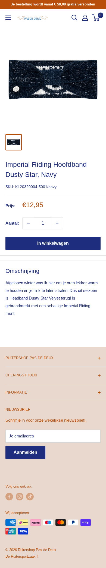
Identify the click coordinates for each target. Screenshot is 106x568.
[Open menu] (8, 18)
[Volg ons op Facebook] (9, 496)
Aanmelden (25, 452)
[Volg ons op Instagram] (19, 496)
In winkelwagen (53, 243)
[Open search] (74, 18)
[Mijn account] (85, 18)
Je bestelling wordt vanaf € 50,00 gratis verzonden (53, 4)
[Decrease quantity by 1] (28, 223)
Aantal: (12, 223)
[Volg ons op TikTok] (30, 496)
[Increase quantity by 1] (57, 223)
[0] (96, 17)
